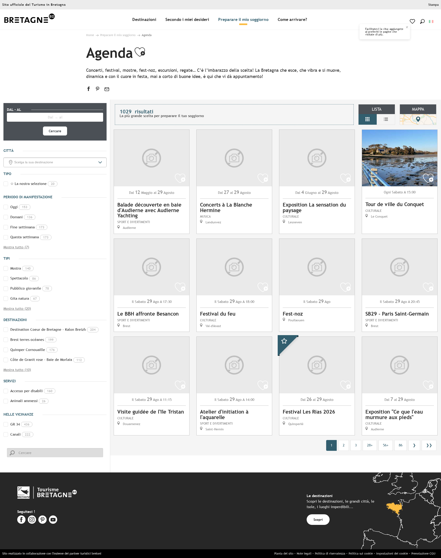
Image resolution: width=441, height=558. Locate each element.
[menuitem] (29, 19)
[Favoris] (413, 21)
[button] (422, 21)
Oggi (18, 207)
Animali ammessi (27, 401)
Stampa (433, 4)
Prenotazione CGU (423, 553)
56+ (385, 445)
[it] (431, 21)
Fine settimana (27, 227)
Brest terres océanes (32, 339)
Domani (21, 217)
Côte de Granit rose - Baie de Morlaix (46, 359)
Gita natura (23, 298)
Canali (20, 434)
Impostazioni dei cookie (392, 553)
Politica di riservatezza (330, 553)
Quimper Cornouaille (32, 350)
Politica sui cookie (361, 553)
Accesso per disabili (31, 391)
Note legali (304, 553)
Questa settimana (29, 237)
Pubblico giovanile (29, 288)
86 (400, 445)
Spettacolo (23, 278)
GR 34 (19, 424)
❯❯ (429, 445)
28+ (370, 445)
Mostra (20, 268)
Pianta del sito (283, 553)
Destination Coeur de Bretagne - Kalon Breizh (53, 329)
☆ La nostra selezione (32, 183)
